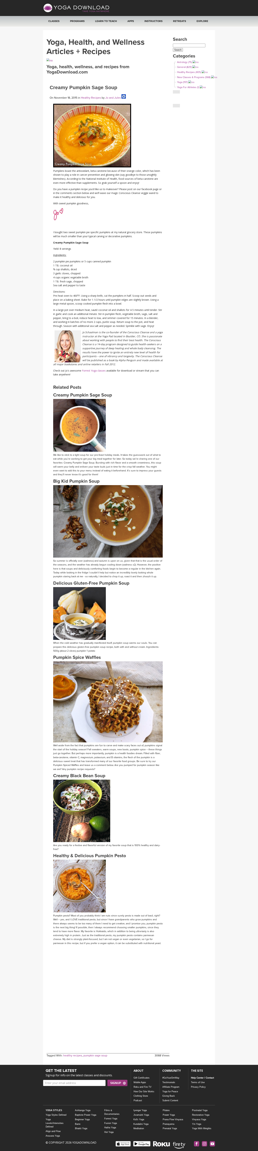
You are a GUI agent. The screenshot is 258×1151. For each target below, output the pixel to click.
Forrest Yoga (110, 1118)
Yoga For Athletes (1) (188, 87)
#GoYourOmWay (170, 1077)
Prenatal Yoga (170, 1128)
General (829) (184, 67)
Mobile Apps (140, 1082)
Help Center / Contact (202, 1077)
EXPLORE (202, 21)
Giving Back (168, 1096)
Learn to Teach (106, 21)
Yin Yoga (196, 1124)
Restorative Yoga (200, 1115)
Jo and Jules (113, 98)
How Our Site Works (144, 1091)
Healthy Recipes (91, 98)
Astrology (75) (184, 62)
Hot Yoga (109, 1132)
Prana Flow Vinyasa (173, 1119)
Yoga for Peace (170, 1091)
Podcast (138, 1100)
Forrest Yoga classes (94, 370)
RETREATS (179, 21)
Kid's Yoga (138, 1119)
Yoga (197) (182, 82)
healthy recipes (72, 1055)
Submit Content (170, 1100)
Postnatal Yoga (199, 1110)
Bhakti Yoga (81, 1128)
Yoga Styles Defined (56, 1115)
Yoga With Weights (201, 1128)
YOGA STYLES (54, 1110)
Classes (53, 21)
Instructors (153, 21)
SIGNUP (115, 1083)
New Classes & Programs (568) (193, 77)
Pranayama (168, 1124)
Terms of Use (198, 1082)
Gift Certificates (142, 1077)
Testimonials (168, 1082)
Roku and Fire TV (142, 1087)
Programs (77, 21)
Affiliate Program (170, 1087)
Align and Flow (53, 1131)
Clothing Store (141, 1096)
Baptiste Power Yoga (85, 1115)
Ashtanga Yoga (82, 1110)
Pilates (166, 1110)
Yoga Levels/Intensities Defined (55, 1123)
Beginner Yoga (82, 1119)
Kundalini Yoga (140, 1124)
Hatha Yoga (110, 1127)
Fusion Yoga (110, 1123)
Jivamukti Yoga (141, 1115)
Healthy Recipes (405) (189, 72)
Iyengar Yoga (140, 1110)
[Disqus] (108, 991)
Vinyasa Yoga (199, 1119)
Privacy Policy (198, 1087)
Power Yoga (169, 1115)
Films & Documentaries (112, 1112)
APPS (130, 21)
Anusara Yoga (53, 1135)
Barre (77, 1124)
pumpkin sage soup (95, 1055)
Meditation (138, 1128)
